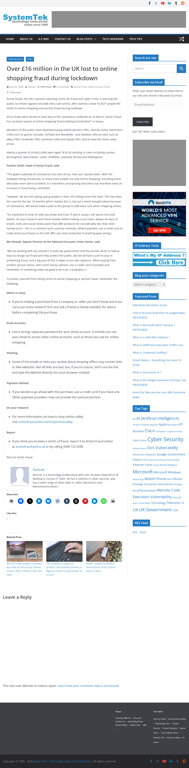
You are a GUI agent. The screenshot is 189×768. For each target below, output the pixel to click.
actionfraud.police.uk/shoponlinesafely (45, 422)
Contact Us (63, 39)
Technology (158, 503)
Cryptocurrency (174, 431)
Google (162, 454)
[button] (94, 39)
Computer (160, 431)
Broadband (173, 424)
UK (135, 509)
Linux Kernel (160, 465)
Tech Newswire (112, 39)
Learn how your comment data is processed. (89, 686)
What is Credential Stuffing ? (150, 352)
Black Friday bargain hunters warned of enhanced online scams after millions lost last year (24, 569)
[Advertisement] (119, 19)
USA (175, 510)
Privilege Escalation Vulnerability (153, 484)
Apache (154, 424)
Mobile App (138, 479)
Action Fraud (80, 86)
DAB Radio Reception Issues (150, 305)
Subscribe (143, 121)
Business (138, 431)
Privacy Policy (121, 725)
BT (181, 424)
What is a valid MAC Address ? (151, 337)
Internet (138, 465)
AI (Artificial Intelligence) (157, 418)
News (29, 59)
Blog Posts (84, 39)
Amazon (136, 424)
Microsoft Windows (167, 472)
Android (145, 424)
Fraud (107, 86)
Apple (162, 424)
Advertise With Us (123, 718)
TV (182, 503)
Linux (148, 464)
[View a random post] (181, 39)
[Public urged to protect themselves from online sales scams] (104, 551)
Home (10, 39)
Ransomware (148, 490)
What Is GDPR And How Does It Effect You (158, 345)
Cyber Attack (140, 440)
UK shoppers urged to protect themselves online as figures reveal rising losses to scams (64, 569)
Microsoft (143, 472)
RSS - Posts (139, 532)
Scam (135, 503)
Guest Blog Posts (135, 721)
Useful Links (135, 725)
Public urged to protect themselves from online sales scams (100, 567)
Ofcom (177, 479)
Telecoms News (173, 737)
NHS (169, 479)
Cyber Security (15, 59)
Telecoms (173, 503)
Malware (172, 465)
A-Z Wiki (43, 39)
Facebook (150, 454)
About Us (26, 39)
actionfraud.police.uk (30, 447)
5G (134, 419)
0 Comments (62, 86)
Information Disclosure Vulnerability (161, 459)
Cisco (150, 430)
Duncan (32, 86)
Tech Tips (135, 39)
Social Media (144, 503)
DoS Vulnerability (162, 447)
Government (176, 454)
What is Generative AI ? (147, 372)
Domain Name (139, 448)
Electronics (139, 454)
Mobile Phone (155, 479)
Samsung (176, 497)
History (137, 459)
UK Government (155, 509)
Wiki (144, 725)
